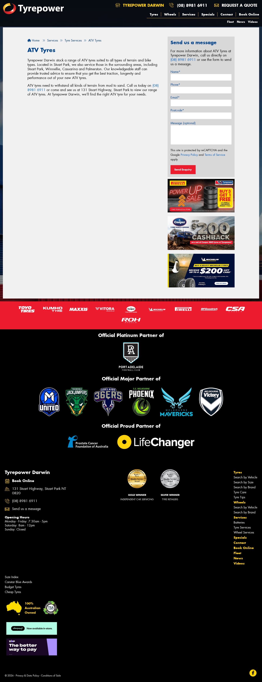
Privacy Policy (189, 155)
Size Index (11, 577)
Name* (175, 72)
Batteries (239, 522)
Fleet (230, 22)
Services (188, 14)
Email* (175, 97)
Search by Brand (244, 487)
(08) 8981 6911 (192, 5)
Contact (227, 14)
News (241, 22)
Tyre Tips (239, 497)
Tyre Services (242, 527)
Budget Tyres (13, 587)
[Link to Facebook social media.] (253, 673)
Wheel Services (244, 532)
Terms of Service (215, 155)
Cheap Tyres (13, 592)
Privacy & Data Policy (27, 675)
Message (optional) (183, 123)
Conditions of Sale (51, 675)
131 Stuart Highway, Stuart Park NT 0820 (39, 491)
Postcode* (177, 110)
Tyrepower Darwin (143, 5)
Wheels (170, 14)
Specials (207, 14)
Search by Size (243, 482)
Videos (253, 22)
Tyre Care (240, 492)
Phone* (175, 85)
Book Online (249, 14)
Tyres (154, 14)
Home (35, 40)
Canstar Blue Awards (18, 582)
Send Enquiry (183, 169)
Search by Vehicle (245, 477)
